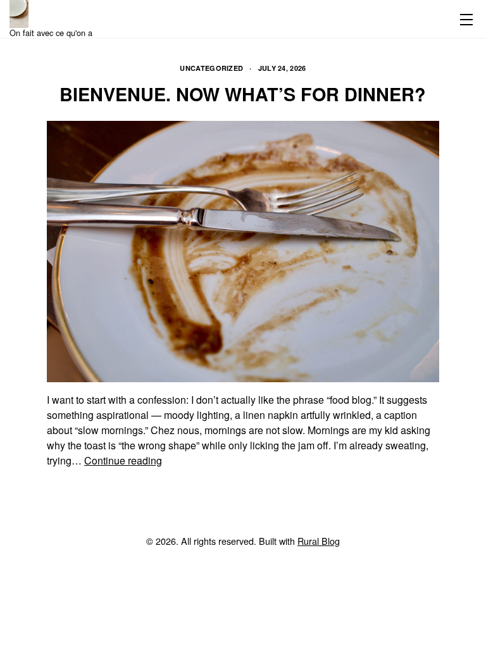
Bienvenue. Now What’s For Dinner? (242, 94)
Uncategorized (211, 68)
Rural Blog (318, 540)
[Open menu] (464, 19)
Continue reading (123, 460)
